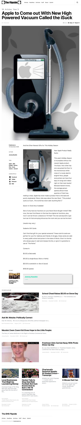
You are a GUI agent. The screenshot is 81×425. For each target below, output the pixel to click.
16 (3, 9)
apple (10, 163)
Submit (51, 2)
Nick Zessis (44, 301)
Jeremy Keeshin (13, 155)
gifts (14, 163)
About (46, 2)
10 (28, 343)
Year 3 (16, 9)
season (11, 168)
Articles (26, 2)
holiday (11, 165)
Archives (38, 2)
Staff (42, 2)
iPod (10, 167)
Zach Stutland (5, 398)
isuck (13, 167)
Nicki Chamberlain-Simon (7, 323)
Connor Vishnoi (45, 404)
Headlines (31, 2)
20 (28, 293)
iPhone (15, 165)
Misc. (24, 376)
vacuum (16, 168)
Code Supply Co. (17, 421)
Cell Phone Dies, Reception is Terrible (13, 282)
